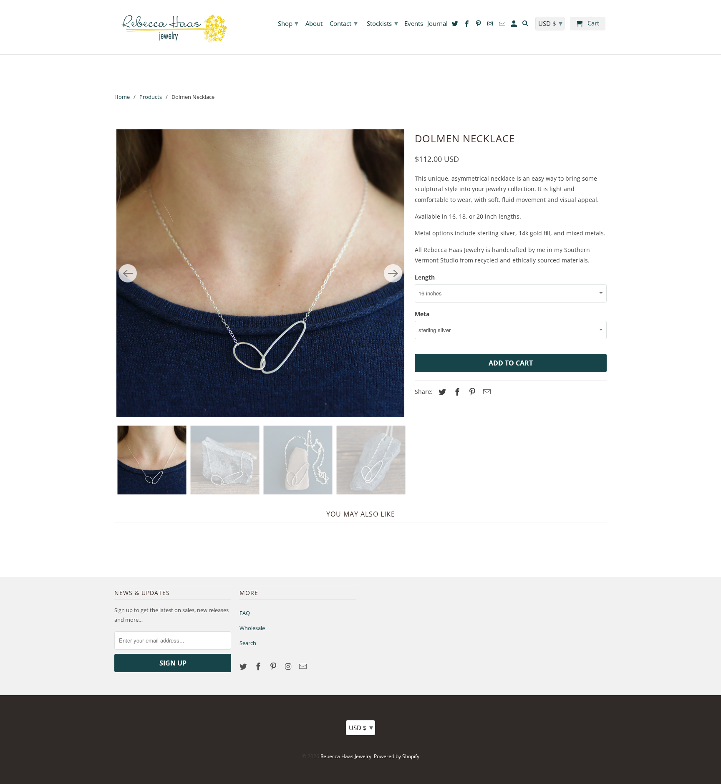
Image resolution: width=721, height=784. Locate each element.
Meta (422, 314)
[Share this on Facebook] (456, 392)
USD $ (361, 727)
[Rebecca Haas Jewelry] (172, 27)
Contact (344, 23)
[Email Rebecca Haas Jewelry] (303, 666)
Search (247, 643)
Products (150, 97)
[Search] (526, 25)
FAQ (244, 613)
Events (413, 24)
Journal (437, 24)
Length (425, 277)
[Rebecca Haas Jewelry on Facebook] (259, 666)
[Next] (393, 273)
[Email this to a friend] (485, 392)
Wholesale (252, 628)
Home (122, 97)
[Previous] (127, 273)
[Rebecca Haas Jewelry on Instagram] (288, 666)
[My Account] (514, 25)
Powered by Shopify (396, 756)
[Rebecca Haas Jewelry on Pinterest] (274, 666)
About (314, 24)
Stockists (382, 23)
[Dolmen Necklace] (260, 273)
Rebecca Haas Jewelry (345, 756)
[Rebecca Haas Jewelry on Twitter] (244, 666)
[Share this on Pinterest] (471, 392)
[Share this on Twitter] (441, 392)
